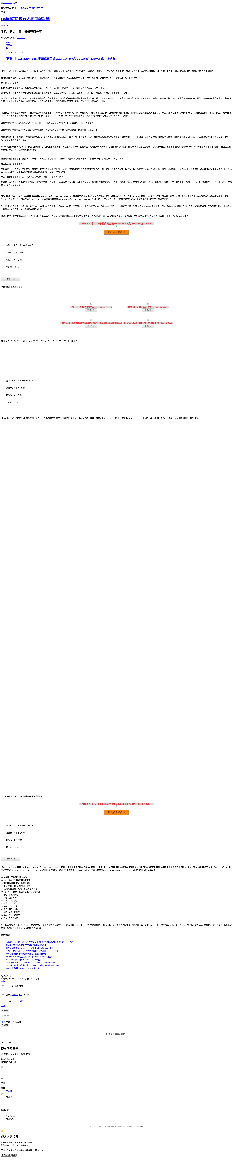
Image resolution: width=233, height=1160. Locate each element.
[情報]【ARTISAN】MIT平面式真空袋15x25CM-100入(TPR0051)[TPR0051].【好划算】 (62, 58)
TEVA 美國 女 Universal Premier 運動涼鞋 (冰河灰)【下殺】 (30, 948)
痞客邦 (15, 995)
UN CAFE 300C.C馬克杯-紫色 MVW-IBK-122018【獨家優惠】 (32, 963)
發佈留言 (5, 1025)
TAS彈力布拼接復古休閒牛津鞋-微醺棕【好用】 (26, 945)
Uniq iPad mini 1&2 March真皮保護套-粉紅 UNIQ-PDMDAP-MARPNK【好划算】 (40, 942)
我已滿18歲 (6, 1155)
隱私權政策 (130, 1126)
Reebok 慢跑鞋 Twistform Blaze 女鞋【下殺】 (24, 968)
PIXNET (98, 1126)
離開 (14, 1155)
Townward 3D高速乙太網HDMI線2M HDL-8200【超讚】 (30, 957)
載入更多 (5, 1010)
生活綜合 (21, 38)
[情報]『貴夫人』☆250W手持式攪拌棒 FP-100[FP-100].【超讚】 (33, 951)
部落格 (9, 45)
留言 (20, 995)
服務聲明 (139, 1126)
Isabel (3, 981)
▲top (3, 1006)
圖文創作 (20, 1001)
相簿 (8, 42)
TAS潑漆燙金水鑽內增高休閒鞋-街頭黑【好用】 (26, 954)
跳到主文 (5, 26)
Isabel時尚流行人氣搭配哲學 (25, 19)
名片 (8, 48)
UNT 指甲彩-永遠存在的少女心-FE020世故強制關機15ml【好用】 (34, 965)
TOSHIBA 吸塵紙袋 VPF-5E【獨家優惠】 (23, 960)
